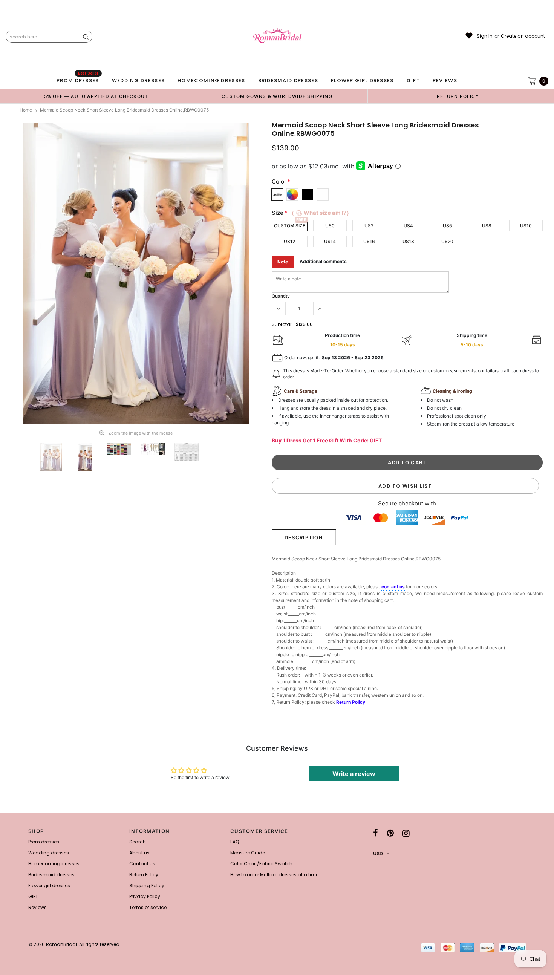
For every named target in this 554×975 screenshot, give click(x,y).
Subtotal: (282, 324)
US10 (526, 225)
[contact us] (405, 587)
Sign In (485, 36)
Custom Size (289, 225)
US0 (330, 225)
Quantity (281, 296)
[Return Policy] (365, 702)
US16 (369, 241)
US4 (408, 225)
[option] (96, 96)
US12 (289, 241)
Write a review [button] (353, 774)
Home (26, 110)
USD (378, 853)
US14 (330, 241)
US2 (368, 225)
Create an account (523, 36)
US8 (486, 225)
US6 (447, 225)
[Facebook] (375, 833)
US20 (447, 241)
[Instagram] (406, 833)
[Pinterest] (390, 833)
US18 (408, 241)
